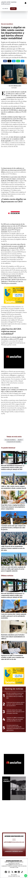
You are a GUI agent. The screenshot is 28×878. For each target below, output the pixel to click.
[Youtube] (16, 872)
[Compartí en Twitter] (9, 61)
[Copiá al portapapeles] (22, 61)
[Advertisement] (14, 157)
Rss (12, 874)
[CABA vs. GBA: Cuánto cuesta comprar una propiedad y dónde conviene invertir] (14, 478)
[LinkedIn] (19, 872)
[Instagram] (9, 872)
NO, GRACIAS (5, 8)
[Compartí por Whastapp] (18, 61)
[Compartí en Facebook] (5, 61)
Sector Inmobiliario (14, 86)
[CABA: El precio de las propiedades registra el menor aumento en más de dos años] (14, 538)
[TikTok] (22, 872)
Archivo (15, 874)
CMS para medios (12, 876)
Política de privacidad (12, 866)
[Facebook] (6, 872)
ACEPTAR (13, 8)
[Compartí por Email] (14, 61)
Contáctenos (4, 866)
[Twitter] (12, 872)
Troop (18, 876)
